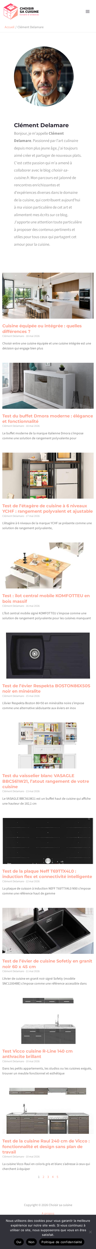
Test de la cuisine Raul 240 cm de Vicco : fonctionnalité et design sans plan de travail (46, 1146)
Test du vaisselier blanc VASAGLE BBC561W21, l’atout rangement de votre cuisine (45, 781)
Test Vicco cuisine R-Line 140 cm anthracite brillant (37, 1054)
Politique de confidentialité (61, 1242)
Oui (18, 1242)
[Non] (90, 1232)
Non (31, 1242)
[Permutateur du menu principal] (87, 11)
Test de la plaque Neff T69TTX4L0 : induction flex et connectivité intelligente (47, 874)
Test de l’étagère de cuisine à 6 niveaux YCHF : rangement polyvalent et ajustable (47, 508)
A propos (48, 1213)
